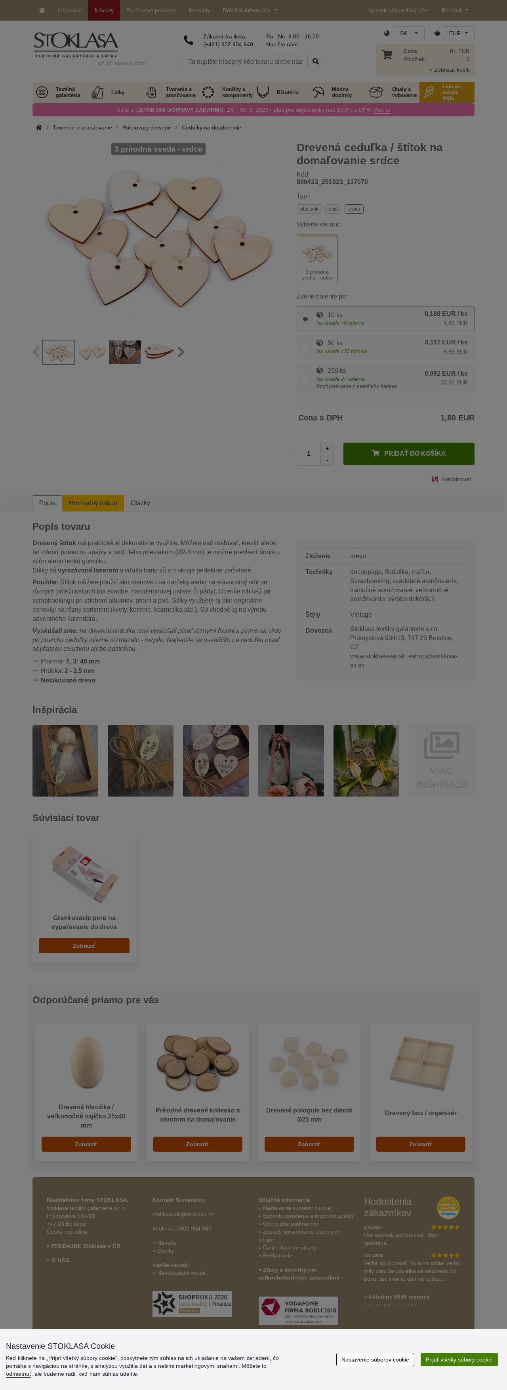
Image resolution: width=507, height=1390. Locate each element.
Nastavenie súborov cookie (375, 1359)
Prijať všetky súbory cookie (459, 1359)
